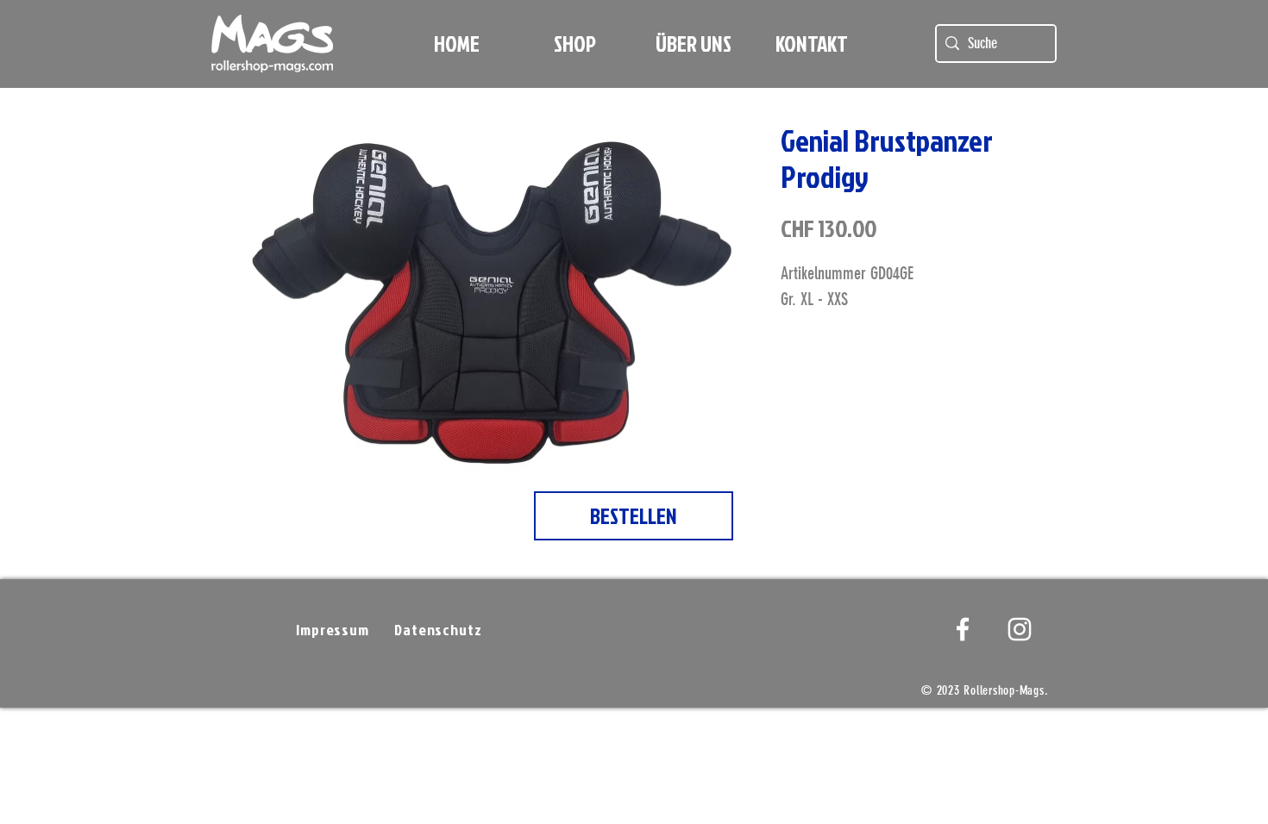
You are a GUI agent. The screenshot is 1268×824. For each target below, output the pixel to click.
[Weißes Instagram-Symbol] (1019, 629)
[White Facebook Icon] (962, 629)
